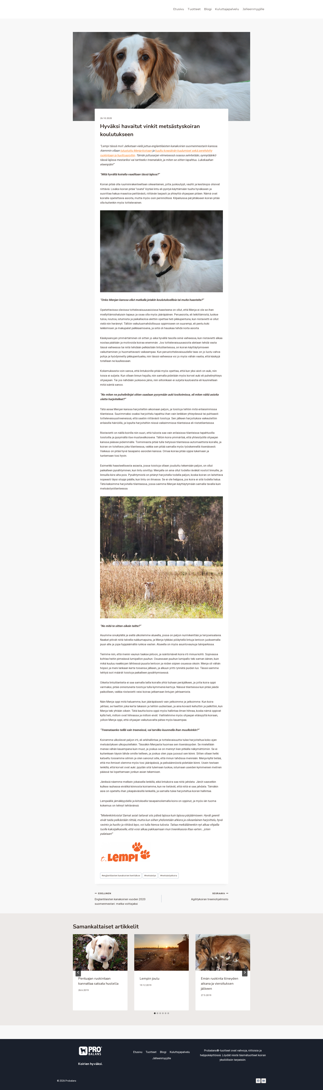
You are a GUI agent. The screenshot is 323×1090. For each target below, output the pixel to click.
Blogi (208, 9)
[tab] (155, 1013)
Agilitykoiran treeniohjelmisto (209, 896)
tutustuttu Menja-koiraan (136, 150)
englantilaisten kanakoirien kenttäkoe (121, 875)
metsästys (150, 875)
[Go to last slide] (78, 972)
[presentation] (100, 952)
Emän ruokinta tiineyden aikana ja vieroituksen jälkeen (219, 983)
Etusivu (178, 9)
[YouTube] (263, 1080)
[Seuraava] (244, 972)
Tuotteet (194, 9)
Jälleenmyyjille (253, 9)
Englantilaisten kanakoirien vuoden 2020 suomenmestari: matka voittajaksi (120, 898)
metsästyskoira (168, 875)
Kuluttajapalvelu (227, 9)
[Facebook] (258, 1080)
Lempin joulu (149, 978)
